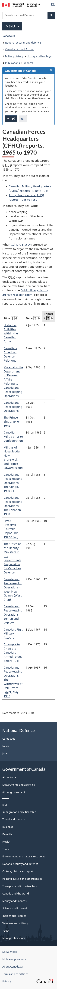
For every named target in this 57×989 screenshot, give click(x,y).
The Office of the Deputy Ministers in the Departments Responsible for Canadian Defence (12, 558)
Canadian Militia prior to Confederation (13, 437)
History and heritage (39, 56)
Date (29, 318)
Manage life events (13, 938)
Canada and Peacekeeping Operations (13, 407)
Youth (6, 930)
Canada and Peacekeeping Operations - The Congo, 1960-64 (13, 483)
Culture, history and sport (17, 871)
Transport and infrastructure (19, 886)
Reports (28, 63)
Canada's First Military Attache (13, 634)
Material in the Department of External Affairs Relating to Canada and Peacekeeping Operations (13, 381)
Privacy (6, 981)
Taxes (5, 849)
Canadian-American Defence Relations (10, 354)
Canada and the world (15, 893)
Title (7, 318)
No (24, 119)
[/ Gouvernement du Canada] (21, 5)
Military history (14, 56)
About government (13, 792)
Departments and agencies (18, 784)
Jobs (4, 753)
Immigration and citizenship (19, 812)
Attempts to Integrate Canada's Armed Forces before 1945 (13, 652)
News (5, 746)
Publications (12, 63)
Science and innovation (16, 908)
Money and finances (14, 901)
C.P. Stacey (21, 244)
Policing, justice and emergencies (22, 878)
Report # (48, 316)
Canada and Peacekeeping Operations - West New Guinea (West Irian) (13, 589)
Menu (11, 26)
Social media (9, 952)
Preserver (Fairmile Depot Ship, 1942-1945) (11, 529)
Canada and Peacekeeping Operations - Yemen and (13, 614)
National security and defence (23, 42)
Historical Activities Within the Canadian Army (11, 333)
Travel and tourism (13, 819)
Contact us (8, 738)
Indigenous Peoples (14, 916)
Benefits (7, 834)
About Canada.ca (12, 966)
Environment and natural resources (23, 856)
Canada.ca (9, 36)
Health (6, 841)
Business (7, 827)
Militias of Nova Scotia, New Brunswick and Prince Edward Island (13, 458)
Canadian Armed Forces (19, 49)
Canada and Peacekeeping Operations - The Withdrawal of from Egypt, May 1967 (13, 682)
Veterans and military (15, 923)
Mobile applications (14, 959)
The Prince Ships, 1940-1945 (12, 422)
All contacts (9, 777)
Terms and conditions (15, 974)
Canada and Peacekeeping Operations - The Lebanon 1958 (13, 506)
